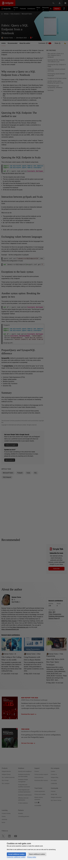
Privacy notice (31, 857)
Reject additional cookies (37, 854)
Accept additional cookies (16, 854)
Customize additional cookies (16, 857)
